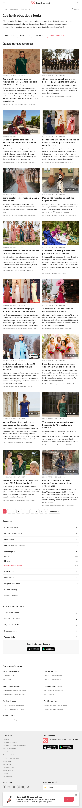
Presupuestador (10, 631)
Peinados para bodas (11, 671)
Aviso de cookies (8, 752)
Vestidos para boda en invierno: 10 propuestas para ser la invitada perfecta (19, 367)
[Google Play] (66, 749)
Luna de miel (9, 577)
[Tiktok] (28, 787)
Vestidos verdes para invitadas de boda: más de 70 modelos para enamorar (58, 425)
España (50, 788)
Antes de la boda (11, 527)
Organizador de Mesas (13, 625)
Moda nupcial (25, 9)
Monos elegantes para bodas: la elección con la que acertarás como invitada (20, 143)
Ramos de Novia (9, 716)
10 (46, 511)
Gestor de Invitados (12, 619)
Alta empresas (7, 764)
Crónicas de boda (11, 596)
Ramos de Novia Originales (12, 720)
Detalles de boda (9, 701)
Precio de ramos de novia (11, 724)
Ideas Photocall (49, 694)
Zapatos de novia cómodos (53, 676)
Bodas (5, 9)
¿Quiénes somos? (9, 767)
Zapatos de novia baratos (52, 679)
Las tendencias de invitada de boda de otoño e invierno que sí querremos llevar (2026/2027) (60, 143)
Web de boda (7, 777)
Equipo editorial (8, 770)
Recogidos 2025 (8, 676)
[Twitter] (9, 787)
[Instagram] (18, 787)
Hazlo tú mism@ (10, 590)
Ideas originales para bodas (54, 686)
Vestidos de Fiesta (51, 701)
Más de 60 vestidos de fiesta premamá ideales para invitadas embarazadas (57, 483)
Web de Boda (9, 637)
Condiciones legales (10, 742)
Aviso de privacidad (9, 749)
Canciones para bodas (11, 686)
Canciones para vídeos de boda (14, 694)
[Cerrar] (76, 795)
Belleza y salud (10, 571)
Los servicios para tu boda (14, 546)
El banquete (9, 539)
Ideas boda (14, 9)
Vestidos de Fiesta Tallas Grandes (55, 705)
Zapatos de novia (50, 671)
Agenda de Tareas (11, 613)
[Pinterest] (14, 787)
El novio (40, 35)
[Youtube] (23, 787)
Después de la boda (12, 584)
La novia (24, 35)
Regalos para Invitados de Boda (13, 709)
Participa (69, 799)
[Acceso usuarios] (78, 3)
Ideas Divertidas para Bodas (53, 690)
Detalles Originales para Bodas (13, 705)
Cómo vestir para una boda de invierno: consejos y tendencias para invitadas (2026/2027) (20, 82)
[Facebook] (4, 787)
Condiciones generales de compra (14, 746)
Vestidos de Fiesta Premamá (53, 709)
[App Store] (50, 749)
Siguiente (53, 511)
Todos (9, 35)
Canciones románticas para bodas (14, 690)
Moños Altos (7, 679)
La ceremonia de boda (13, 533)
